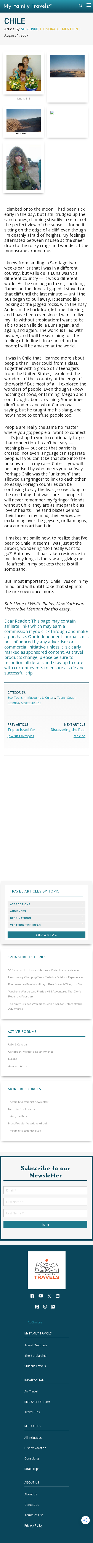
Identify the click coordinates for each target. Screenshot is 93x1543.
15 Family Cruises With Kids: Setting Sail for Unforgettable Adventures (45, 1006)
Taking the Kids (17, 1116)
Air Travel (31, 1391)
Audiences (18, 911)
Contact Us (31, 1505)
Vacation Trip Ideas (25, 925)
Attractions (20, 904)
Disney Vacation (35, 1448)
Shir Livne (29, 29)
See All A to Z (46, 934)
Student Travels (35, 1366)
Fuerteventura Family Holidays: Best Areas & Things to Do (45, 984)
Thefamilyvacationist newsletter (28, 1102)
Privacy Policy (33, 1525)
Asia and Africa (17, 1066)
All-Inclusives (33, 1437)
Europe (12, 1059)
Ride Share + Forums (21, 1109)
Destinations (20, 918)
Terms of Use (33, 1515)
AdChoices (35, 1322)
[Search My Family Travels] (80, 6)
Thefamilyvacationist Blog (24, 1131)
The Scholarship (35, 1356)
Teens (61, 697)
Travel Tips (32, 1412)
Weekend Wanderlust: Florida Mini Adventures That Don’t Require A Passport (44, 994)
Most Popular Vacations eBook (27, 1124)
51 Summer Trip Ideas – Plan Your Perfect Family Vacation (44, 970)
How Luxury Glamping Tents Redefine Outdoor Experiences (45, 977)
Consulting (31, 1458)
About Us (30, 1494)
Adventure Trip (31, 703)
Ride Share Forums (37, 1402)
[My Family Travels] (47, 1270)
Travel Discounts (35, 1345)
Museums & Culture (41, 697)
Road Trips (31, 1469)
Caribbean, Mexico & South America (30, 1052)
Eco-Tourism (17, 697)
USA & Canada (17, 1045)
